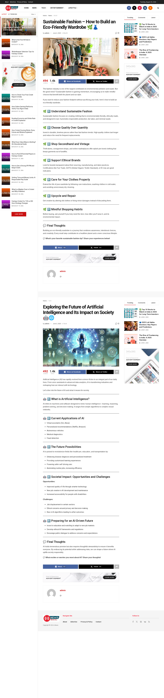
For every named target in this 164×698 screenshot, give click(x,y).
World (55, 15)
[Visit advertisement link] (19, 76)
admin (47, 33)
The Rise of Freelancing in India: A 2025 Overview (148, 52)
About (7, 2)
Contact (30, 2)
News (34, 8)
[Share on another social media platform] (116, 81)
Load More (19, 214)
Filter (32, 14)
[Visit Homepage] (11, 8)
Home (26, 8)
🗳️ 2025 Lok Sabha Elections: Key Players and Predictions (148, 39)
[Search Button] (158, 8)
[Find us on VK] (145, 8)
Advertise (13, 2)
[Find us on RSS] (150, 8)
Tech (43, 8)
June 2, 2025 (57, 33)
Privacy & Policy (22, 2)
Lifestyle (72, 8)
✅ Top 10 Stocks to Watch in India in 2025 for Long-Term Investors (149, 26)
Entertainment (57, 8)
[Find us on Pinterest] (140, 8)
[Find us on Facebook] (129, 8)
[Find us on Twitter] (134, 8)
